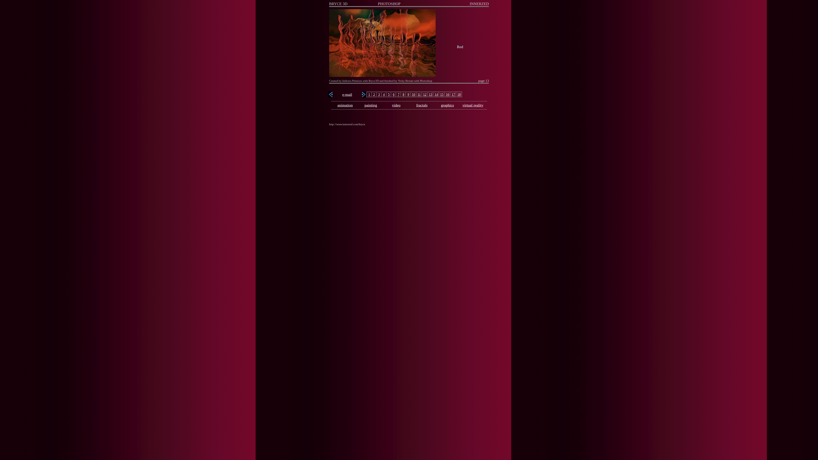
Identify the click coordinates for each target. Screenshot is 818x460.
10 (413, 94)
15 (442, 94)
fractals (422, 105)
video (396, 105)
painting (370, 105)
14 (436, 94)
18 (459, 94)
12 (424, 94)
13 (430, 94)
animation (345, 105)
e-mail (347, 94)
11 (419, 94)
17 (453, 94)
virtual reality (472, 105)
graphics (447, 105)
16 (447, 94)
